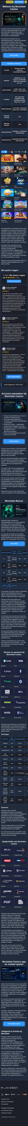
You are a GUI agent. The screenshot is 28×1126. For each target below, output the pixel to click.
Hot (3, 151)
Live (10, 151)
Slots (22, 151)
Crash (16, 151)
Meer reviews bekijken (14, 376)
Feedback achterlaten (14, 281)
